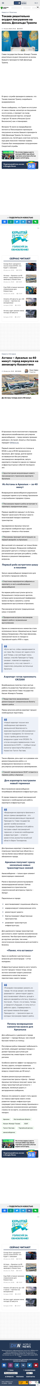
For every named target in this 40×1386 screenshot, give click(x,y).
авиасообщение (9, 1132)
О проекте (9, 1377)
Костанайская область (22, 1119)
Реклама (20, 1377)
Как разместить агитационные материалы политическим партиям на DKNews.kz (20, 1360)
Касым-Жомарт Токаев (11, 1124)
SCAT (26, 1124)
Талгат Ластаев (8, 1128)
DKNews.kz (14, 443)
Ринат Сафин (34, 370)
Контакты (30, 1377)
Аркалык (6, 1119)
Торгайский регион (26, 1128)
